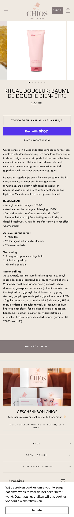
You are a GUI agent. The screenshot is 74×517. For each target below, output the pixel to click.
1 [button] (30, 83)
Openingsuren (37, 455)
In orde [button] (37, 510)
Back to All (39, 346)
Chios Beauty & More (37, 466)
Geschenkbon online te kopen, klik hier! (37, 426)
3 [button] (36, 83)
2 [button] (33, 83)
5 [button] (42, 83)
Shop (37, 443)
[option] (37, 50)
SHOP (57, 10)
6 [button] (45, 83)
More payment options (37, 140)
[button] (44, 501)
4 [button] (39, 83)
